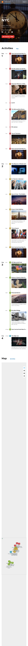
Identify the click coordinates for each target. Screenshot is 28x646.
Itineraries (7, 1)
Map (17, 48)
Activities (12, 358)
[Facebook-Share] (2, 32)
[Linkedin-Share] (8, 32)
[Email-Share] (12, 32)
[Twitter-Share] (5, 32)
